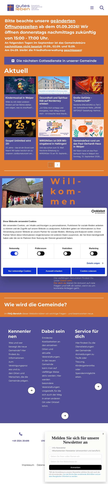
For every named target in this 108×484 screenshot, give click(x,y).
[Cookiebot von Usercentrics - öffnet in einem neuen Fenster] (93, 212)
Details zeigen (93, 263)
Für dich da (60, 283)
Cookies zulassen (88, 271)
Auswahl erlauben (54, 271)
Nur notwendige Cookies (19, 271)
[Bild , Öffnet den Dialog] (22, 193)
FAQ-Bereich (15, 313)
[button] (71, 8)
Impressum (28, 465)
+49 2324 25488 (20, 441)
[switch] (41, 253)
